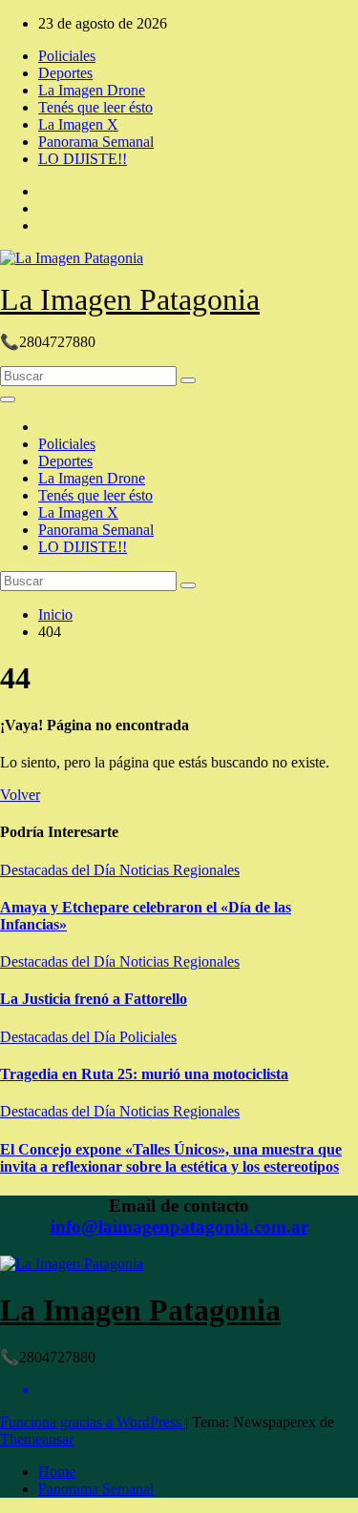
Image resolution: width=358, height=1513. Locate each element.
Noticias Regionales (179, 870)
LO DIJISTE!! (82, 159)
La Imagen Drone (91, 90)
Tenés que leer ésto (95, 107)
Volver (20, 795)
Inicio (55, 614)
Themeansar (37, 1439)
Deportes (65, 73)
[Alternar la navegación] (7, 399)
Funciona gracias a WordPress (92, 1422)
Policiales (66, 56)
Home (56, 1471)
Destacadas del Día (59, 870)
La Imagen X (78, 124)
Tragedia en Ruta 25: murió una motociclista (144, 1074)
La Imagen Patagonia (130, 299)
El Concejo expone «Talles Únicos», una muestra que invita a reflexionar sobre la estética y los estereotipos (171, 1158)
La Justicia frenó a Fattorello (93, 999)
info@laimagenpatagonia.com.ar (179, 1227)
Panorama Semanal (96, 141)
